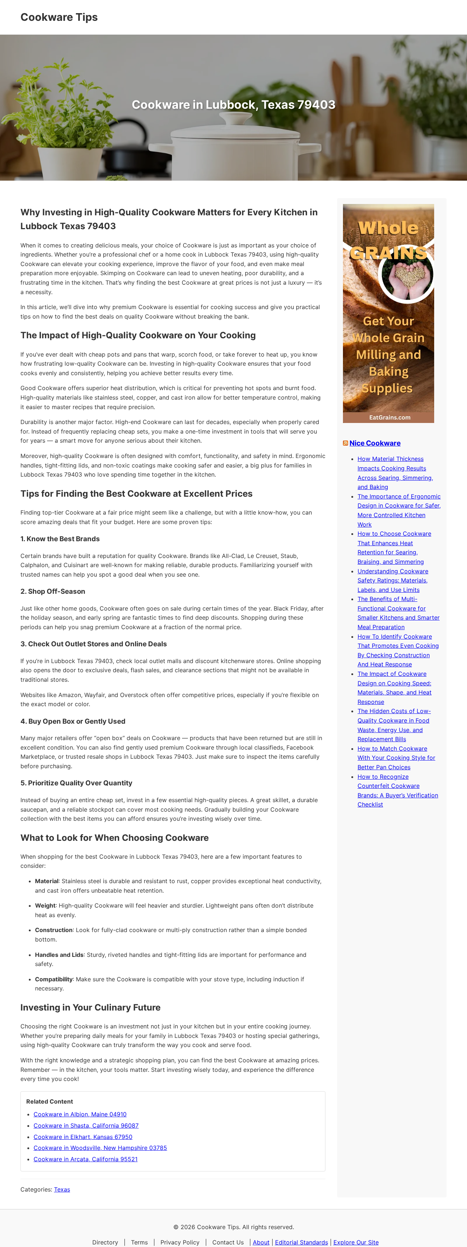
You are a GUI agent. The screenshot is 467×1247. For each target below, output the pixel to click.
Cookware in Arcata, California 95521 (86, 1159)
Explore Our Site (356, 1242)
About (261, 1242)
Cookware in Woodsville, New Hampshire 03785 (100, 1147)
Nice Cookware (375, 443)
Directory (105, 1242)
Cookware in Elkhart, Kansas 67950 (83, 1136)
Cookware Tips (59, 17)
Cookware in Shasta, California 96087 (86, 1125)
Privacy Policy (180, 1242)
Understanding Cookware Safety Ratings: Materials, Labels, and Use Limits (393, 580)
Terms (139, 1242)
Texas (62, 1189)
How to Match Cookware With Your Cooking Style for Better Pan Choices (396, 758)
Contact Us (228, 1242)
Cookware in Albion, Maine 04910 (80, 1114)
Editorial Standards (301, 1242)
